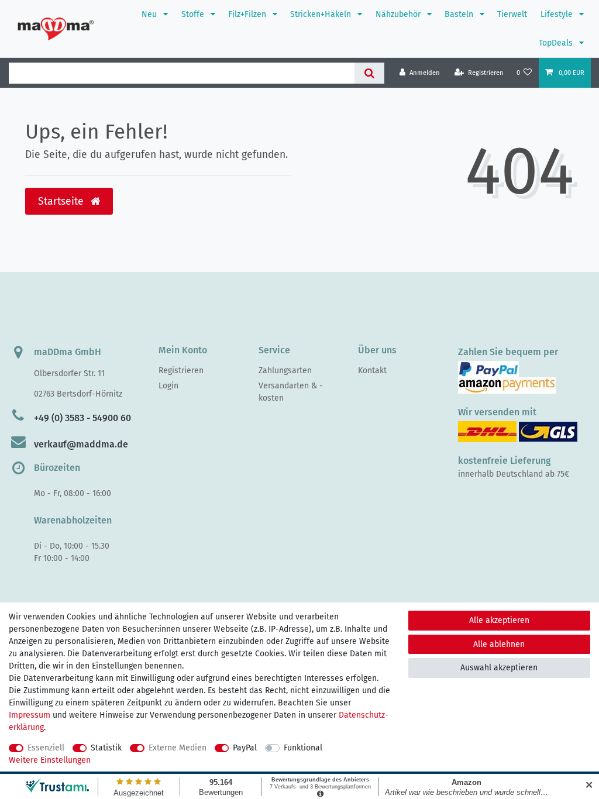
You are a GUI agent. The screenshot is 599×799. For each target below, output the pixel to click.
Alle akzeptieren (499, 620)
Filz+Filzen (248, 14)
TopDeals (557, 43)
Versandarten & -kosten (291, 392)
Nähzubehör (399, 14)
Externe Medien (177, 748)
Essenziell (45, 748)
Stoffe (193, 14)
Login (168, 386)
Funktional (303, 748)
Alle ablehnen (499, 644)
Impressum (29, 715)
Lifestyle (558, 14)
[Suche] (369, 73)
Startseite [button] (62, 201)
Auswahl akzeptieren (499, 668)
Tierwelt (512, 14)
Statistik (106, 748)
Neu (150, 14)
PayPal (245, 748)
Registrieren (181, 371)
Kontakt (372, 371)
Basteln (460, 14)
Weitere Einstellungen (50, 760)
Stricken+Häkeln (321, 14)
